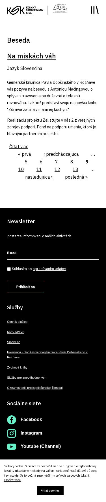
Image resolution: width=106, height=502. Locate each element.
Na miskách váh (31, 55)
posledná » (76, 177)
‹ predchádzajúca (61, 154)
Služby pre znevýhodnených (26, 377)
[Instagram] (11, 433)
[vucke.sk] (25, 9)
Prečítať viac (12, 480)
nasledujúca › (39, 177)
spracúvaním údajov (49, 268)
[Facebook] (11, 419)
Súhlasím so (39, 268)
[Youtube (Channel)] (11, 446)
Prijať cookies (50, 490)
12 (57, 169)
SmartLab (13, 342)
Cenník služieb (17, 321)
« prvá (24, 154)
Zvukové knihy (17, 367)
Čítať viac (18, 146)
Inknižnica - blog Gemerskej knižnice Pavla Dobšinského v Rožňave (47, 354)
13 (75, 169)
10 (21, 169)
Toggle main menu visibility (95, 10)
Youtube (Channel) (41, 446)
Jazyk (13, 68)
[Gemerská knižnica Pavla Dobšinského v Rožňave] (60, 8)
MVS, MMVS (15, 332)
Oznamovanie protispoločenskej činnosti (34, 387)
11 (39, 169)
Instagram (31, 433)
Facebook (31, 419)
